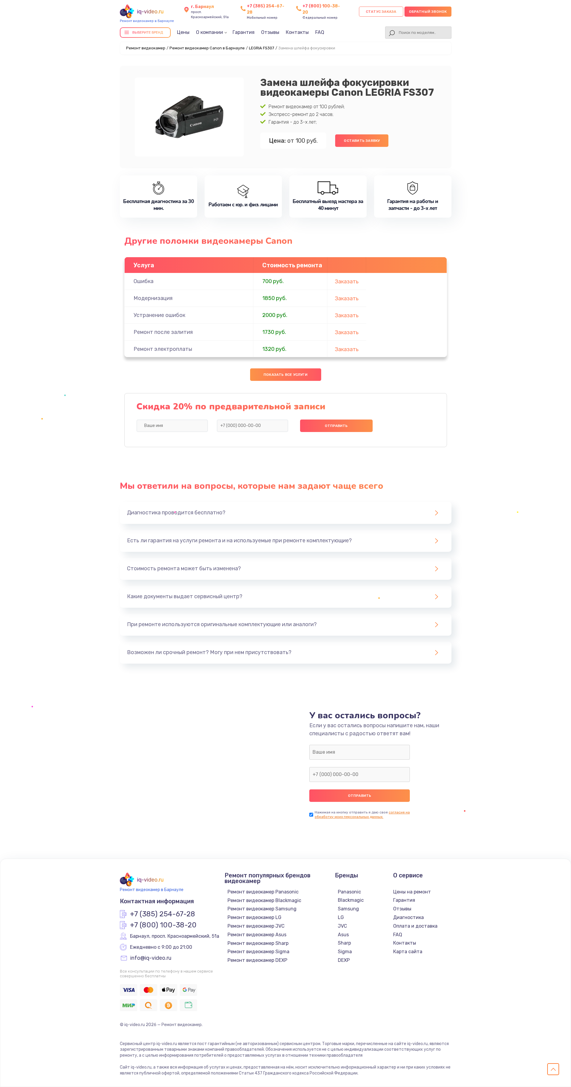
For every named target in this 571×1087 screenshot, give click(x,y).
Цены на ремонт (412, 892)
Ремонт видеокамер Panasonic (263, 892)
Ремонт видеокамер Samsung (262, 909)
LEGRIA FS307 (261, 48)
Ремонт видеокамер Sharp (258, 943)
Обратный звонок (428, 12)
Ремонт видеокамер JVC (256, 926)
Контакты (297, 32)
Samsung (348, 909)
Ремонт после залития (163, 332)
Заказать (347, 281)
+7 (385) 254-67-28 (162, 914)
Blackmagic (351, 900)
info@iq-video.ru (150, 958)
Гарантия (244, 32)
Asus (343, 934)
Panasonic (349, 892)
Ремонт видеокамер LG (254, 917)
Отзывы (270, 32)
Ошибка (143, 281)
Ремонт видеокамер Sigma (258, 951)
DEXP (344, 960)
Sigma (345, 951)
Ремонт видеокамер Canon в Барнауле (207, 48)
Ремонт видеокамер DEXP (257, 960)
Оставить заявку (362, 141)
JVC (342, 926)
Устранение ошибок (159, 315)
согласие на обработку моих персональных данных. (362, 814)
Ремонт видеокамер (145, 48)
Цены (183, 32)
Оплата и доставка (415, 926)
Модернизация (153, 298)
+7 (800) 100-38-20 (163, 925)
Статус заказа (381, 12)
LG (341, 917)
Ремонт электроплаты (163, 349)
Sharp (344, 943)
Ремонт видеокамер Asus (257, 934)
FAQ (319, 32)
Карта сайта (407, 951)
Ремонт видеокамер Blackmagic (264, 900)
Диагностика (408, 917)
